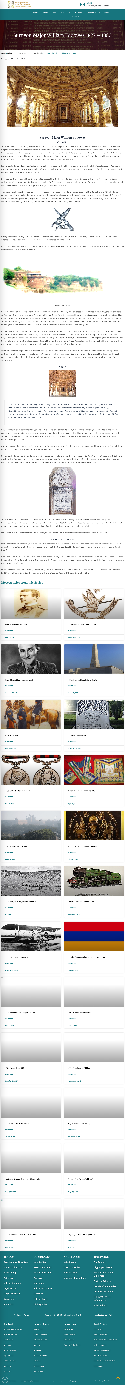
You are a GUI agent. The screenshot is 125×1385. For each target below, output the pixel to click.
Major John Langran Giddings (79, 1068)
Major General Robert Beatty (79, 1123)
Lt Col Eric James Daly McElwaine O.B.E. (20, 902)
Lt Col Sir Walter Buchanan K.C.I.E (18, 791)
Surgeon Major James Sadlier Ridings (82, 846)
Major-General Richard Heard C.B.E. (82, 791)
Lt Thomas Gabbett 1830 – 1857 (16, 846)
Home (3, 53)
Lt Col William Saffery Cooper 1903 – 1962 (21, 1012)
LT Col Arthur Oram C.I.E (14, 1068)
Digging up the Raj (35, 53)
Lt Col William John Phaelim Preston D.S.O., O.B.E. (87, 957)
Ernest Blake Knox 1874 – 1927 (16, 624)
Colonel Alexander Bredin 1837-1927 (81, 902)
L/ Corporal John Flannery (78, 735)
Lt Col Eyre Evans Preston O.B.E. (17, 957)
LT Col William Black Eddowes (79, 1012)
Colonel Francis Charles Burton (17, 1123)
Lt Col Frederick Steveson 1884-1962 (82, 624)
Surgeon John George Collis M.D (80, 1179)
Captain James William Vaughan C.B (81, 1234)
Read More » (9, 630)
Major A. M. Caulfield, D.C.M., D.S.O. (82, 680)
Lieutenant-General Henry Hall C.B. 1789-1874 (22, 1179)
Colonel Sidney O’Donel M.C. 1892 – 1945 (20, 1234)
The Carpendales (11, 735)
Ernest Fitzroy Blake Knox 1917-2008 (19, 680)
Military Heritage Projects (16, 53)
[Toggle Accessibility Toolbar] (5, 1380)
